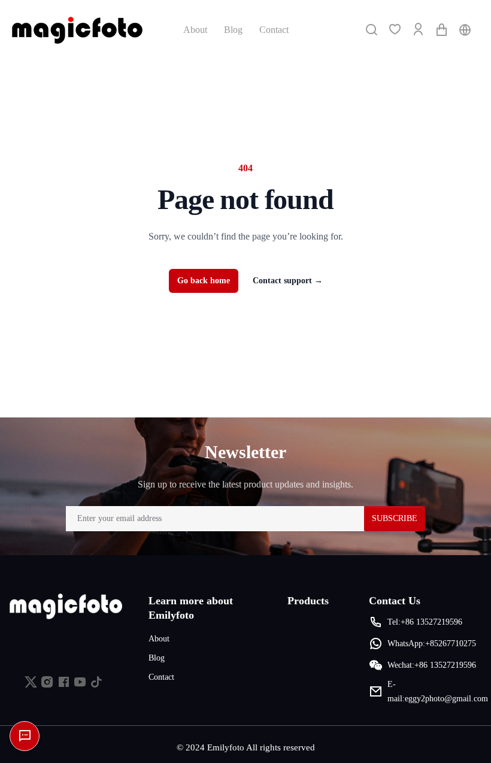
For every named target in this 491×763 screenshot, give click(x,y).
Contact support (288, 280)
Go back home (203, 280)
